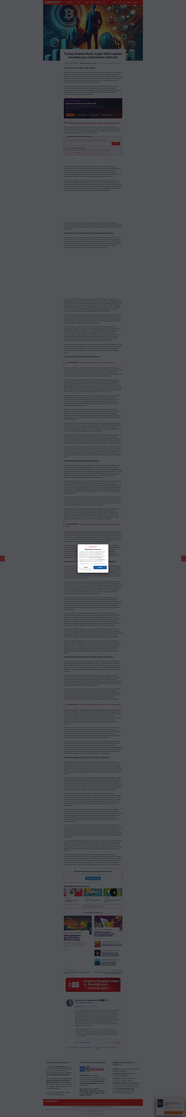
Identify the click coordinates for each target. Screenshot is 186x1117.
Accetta (100, 567)
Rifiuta (86, 567)
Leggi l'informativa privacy (99, 563)
